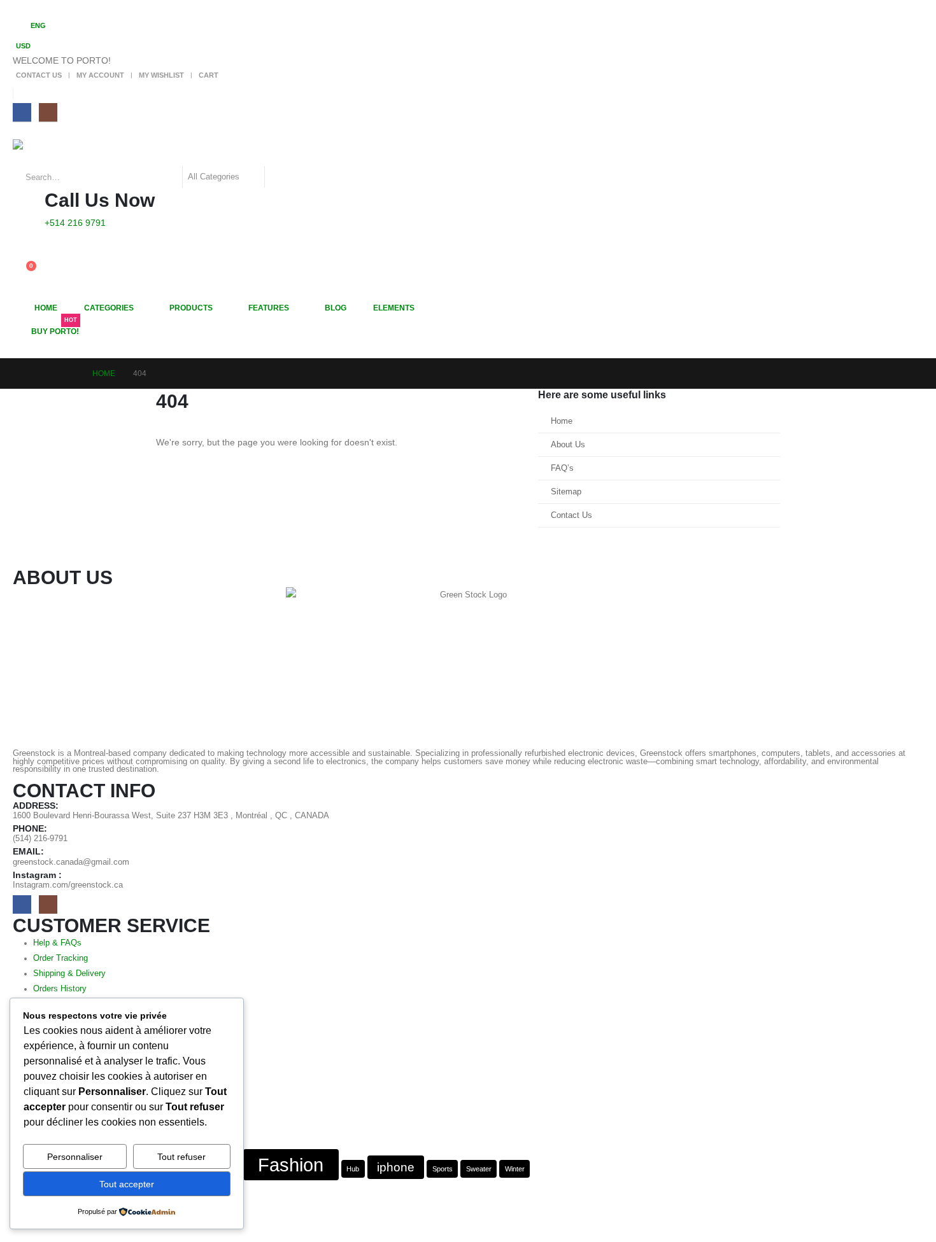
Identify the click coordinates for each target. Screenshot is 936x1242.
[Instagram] (48, 112)
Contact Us (39, 75)
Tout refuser (181, 1157)
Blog (335, 308)
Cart (208, 75)
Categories (109, 308)
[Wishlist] (22, 256)
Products (191, 308)
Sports (442, 1169)
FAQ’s (562, 468)
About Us (568, 444)
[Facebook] (22, 112)
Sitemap (566, 491)
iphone (396, 1167)
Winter (515, 1169)
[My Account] (22, 238)
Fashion (290, 1164)
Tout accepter (126, 1184)
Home (45, 308)
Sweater (479, 1169)
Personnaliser (75, 1157)
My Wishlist (161, 75)
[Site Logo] (48, 153)
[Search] (281, 177)
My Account (100, 75)
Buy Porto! (55, 327)
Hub (352, 1169)
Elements (394, 308)
